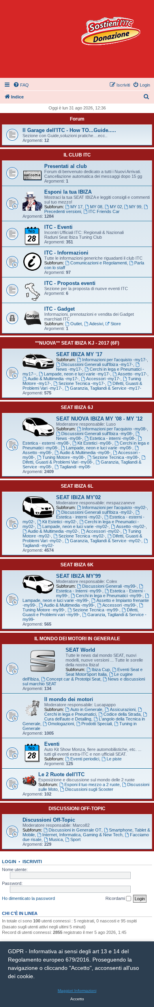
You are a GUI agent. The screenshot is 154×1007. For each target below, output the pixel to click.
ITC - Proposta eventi (70, 283)
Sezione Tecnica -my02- (81, 536)
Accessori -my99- (119, 605)
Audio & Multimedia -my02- (53, 531)
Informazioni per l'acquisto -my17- (114, 359)
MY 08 (96, 206)
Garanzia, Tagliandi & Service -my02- (105, 540)
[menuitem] (21, 85)
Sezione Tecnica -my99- (96, 609)
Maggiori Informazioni (77, 990)
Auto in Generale (86, 709)
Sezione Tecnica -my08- (115, 457)
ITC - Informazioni (66, 253)
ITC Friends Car (104, 211)
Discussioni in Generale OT (75, 830)
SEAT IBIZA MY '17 (79, 354)
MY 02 (116, 206)
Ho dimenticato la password (28, 898)
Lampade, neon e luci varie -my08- (99, 447)
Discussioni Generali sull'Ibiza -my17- (97, 364)
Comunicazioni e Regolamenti (98, 262)
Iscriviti (32, 861)
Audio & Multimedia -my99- (69, 605)
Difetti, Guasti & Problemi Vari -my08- (58, 462)
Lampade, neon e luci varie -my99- (56, 600)
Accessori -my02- (103, 531)
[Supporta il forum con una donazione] (110, 31)
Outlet (76, 323)
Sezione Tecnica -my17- (81, 383)
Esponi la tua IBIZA (68, 192)
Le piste (114, 758)
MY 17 (76, 206)
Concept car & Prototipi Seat (73, 679)
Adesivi (96, 323)
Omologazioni (61, 723)
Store (116, 323)
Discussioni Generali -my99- (109, 586)
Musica (56, 839)
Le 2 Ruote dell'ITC (61, 774)
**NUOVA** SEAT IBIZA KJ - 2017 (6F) (77, 343)
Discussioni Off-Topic (49, 820)
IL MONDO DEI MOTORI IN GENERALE (77, 638)
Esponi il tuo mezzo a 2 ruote (92, 784)
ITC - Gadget (59, 309)
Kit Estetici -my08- (94, 443)
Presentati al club (65, 166)
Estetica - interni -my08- (112, 438)
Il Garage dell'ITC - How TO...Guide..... (69, 130)
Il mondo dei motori (68, 699)
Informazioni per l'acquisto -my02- (114, 507)
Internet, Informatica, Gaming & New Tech (82, 834)
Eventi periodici (84, 758)
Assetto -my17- (132, 373)
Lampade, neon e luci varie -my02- (75, 526)
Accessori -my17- (103, 378)
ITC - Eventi (58, 227)
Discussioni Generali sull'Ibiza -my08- (97, 433)
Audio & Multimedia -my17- (53, 378)
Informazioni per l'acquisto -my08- (114, 428)
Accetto (77, 999)
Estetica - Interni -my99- (79, 590)
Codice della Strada (122, 714)
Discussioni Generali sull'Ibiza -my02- (97, 512)
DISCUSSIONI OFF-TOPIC (77, 808)
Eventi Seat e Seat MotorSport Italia (104, 672)
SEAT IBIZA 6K (77, 565)
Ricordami (115, 898)
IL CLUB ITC (77, 155)
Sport (75, 839)
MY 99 (135, 206)
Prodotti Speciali (96, 723)
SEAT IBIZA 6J (77, 407)
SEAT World (80, 650)
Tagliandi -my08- (75, 466)
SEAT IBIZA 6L (77, 486)
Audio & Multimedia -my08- (85, 452)
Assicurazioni (122, 709)
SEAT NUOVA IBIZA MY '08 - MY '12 (99, 419)
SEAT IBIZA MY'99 (78, 576)
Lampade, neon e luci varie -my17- (77, 373)
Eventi (52, 744)
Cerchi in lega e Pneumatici (70, 714)
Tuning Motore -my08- (63, 457)
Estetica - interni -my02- (79, 517)
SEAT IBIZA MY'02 (78, 497)
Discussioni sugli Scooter (89, 789)
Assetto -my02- (131, 526)
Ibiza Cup (101, 669)
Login (9, 861)
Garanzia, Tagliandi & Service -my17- (105, 388)
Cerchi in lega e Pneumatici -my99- (109, 595)
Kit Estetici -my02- (59, 521)
